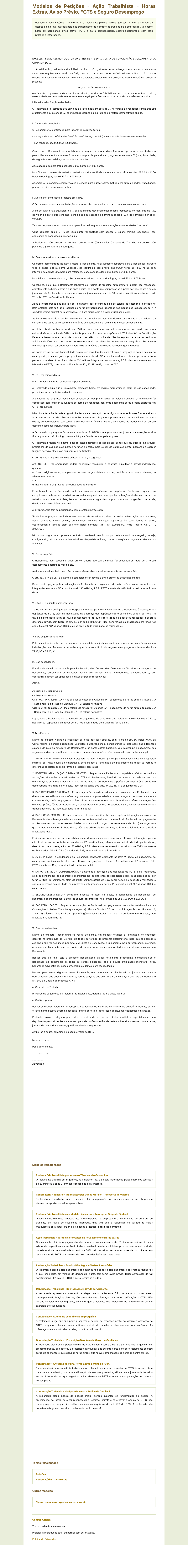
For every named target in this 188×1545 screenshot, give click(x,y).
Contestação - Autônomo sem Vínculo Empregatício (66, 1316)
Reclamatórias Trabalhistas (51, 1479)
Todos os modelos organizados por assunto (61, 1502)
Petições (41, 1474)
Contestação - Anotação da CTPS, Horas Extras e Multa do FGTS (73, 1363)
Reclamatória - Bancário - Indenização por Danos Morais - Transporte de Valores (82, 1194)
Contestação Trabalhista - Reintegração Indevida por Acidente (72, 1288)
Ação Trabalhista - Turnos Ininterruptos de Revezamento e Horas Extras (77, 1237)
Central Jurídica (41, 1519)
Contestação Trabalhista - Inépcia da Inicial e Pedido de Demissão (73, 1391)
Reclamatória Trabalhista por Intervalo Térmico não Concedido (72, 1175)
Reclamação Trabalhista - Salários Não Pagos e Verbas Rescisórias (74, 1265)
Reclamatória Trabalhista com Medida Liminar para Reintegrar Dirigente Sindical (82, 1214)
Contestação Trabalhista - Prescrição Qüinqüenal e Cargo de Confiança (77, 1340)
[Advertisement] (94, 46)
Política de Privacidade (45, 1539)
